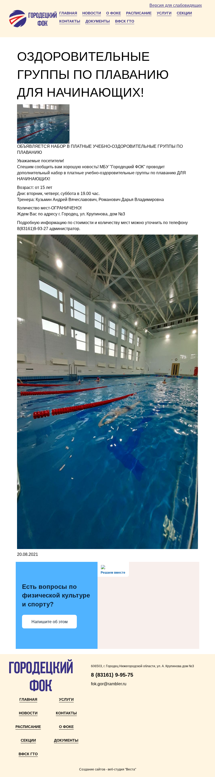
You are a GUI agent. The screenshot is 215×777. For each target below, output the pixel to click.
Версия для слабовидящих (175, 5)
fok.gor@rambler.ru (108, 684)
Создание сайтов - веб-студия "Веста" (107, 769)
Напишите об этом (49, 622)
